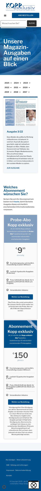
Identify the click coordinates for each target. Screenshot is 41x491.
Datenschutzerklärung (23, 470)
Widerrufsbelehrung (24, 460)
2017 (25, 92)
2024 (16, 83)
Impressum (10, 470)
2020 (25, 87)
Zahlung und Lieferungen (19, 465)
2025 (7, 83)
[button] (5, 15)
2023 (25, 83)
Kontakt (9, 475)
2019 (7, 92)
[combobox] (13, 23)
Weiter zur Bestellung (20, 297)
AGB (7, 465)
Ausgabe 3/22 (15, 131)
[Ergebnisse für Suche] (13, 27)
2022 (7, 87)
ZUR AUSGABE (13, 168)
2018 (16, 92)
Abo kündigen (10, 460)
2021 (16, 87)
